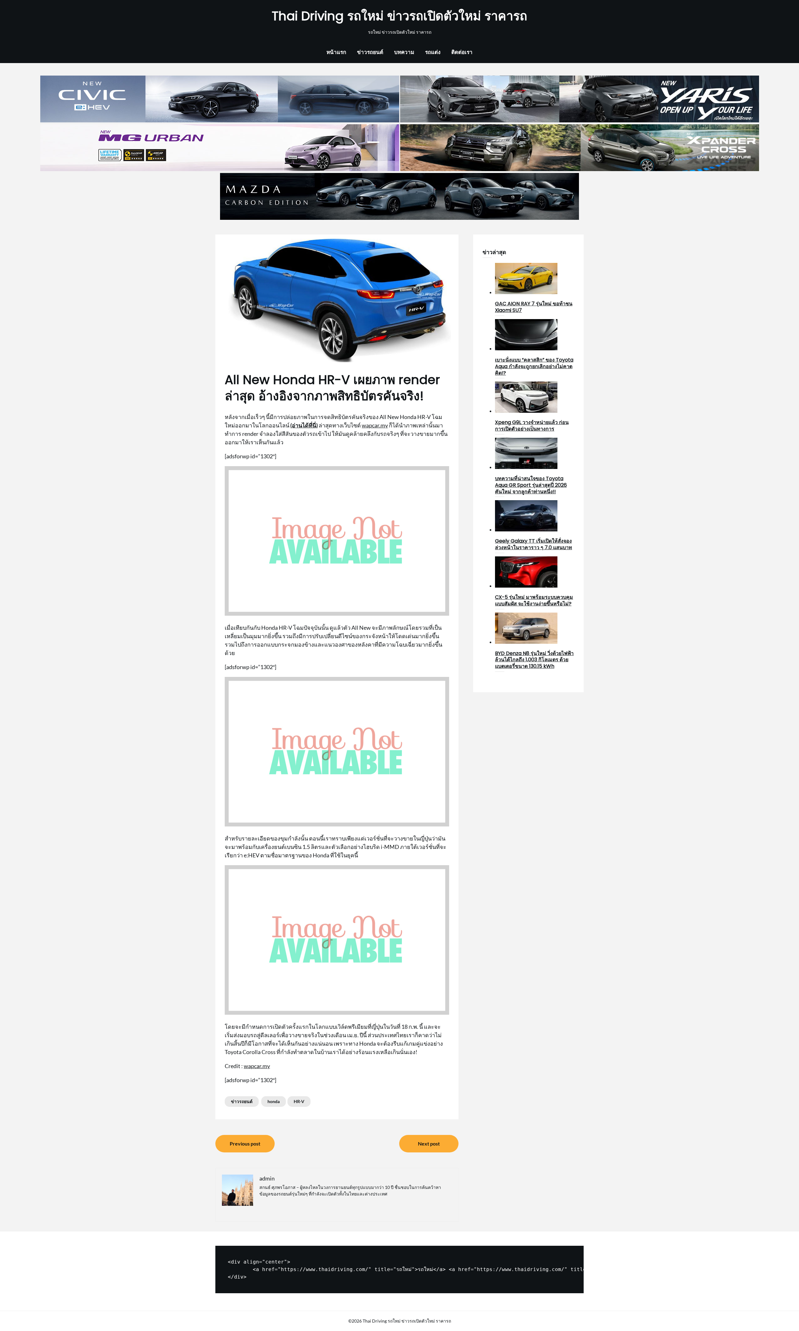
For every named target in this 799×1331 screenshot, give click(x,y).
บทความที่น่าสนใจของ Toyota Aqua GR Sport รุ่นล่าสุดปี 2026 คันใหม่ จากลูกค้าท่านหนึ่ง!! (531, 485)
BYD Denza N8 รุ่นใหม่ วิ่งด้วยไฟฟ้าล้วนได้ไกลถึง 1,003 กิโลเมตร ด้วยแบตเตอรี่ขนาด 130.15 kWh (534, 660)
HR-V (299, 1101)
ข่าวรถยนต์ (370, 52)
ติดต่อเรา (462, 52)
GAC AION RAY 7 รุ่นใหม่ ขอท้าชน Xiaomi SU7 (533, 307)
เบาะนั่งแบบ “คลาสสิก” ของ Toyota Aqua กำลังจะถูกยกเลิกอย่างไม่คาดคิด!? (534, 366)
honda (273, 1101)
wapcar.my (375, 425)
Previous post (245, 1143)
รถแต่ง (432, 52)
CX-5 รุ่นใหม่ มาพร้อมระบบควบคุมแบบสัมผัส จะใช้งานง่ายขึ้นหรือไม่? (534, 600)
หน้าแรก (336, 52)
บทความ (404, 52)
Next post (429, 1143)
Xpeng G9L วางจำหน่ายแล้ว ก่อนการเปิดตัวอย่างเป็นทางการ (532, 425)
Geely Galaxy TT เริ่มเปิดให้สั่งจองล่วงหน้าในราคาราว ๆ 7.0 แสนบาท (533, 544)
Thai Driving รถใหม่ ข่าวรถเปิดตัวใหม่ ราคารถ (399, 16)
